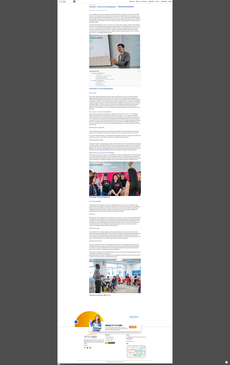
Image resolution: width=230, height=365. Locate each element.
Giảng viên (151, 1)
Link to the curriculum (101, 81)
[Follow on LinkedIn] (88, 348)
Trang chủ (132, 1)
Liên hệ (170, 1)
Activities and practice (102, 85)
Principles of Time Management (98, 73)
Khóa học (144, 1)
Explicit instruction (101, 84)
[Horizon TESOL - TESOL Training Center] (64, 1)
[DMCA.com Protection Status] (61, 364)
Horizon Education (103, 10)
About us (138, 1)
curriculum (98, 201)
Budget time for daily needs (102, 76)
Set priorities (99, 74)
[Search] (74, 1)
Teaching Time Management (98, 80)
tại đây (108, 295)
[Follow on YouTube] (90, 348)
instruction (94, 32)
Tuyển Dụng (164, 1)
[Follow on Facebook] (85, 348)
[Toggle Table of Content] (138, 71)
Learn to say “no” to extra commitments (105, 75)
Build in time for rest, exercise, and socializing (106, 79)
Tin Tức (157, 1)
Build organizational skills (102, 78)
